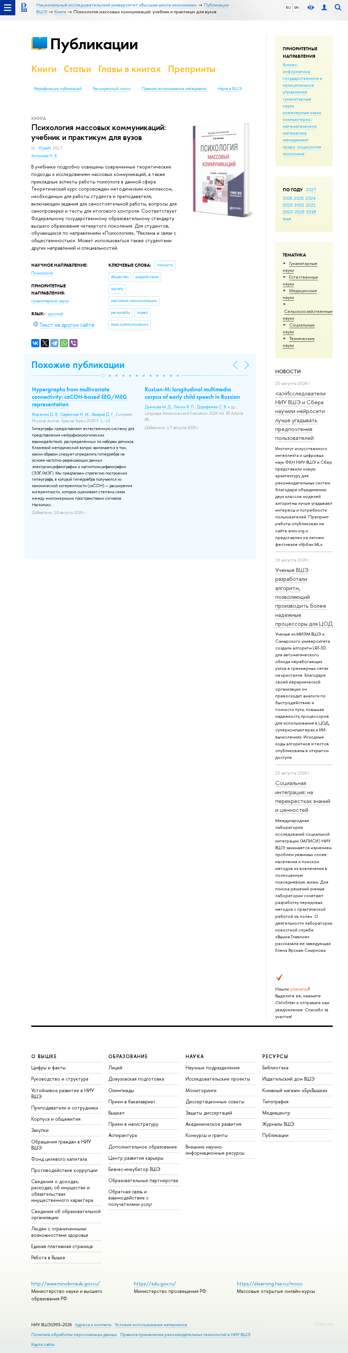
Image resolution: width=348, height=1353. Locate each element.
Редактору (324, 1323)
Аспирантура (122, 1135)
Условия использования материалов (151, 1325)
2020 (288, 212)
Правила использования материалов (174, 88)
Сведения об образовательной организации (66, 1214)
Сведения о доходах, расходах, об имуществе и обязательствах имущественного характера (62, 1190)
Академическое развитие (214, 1124)
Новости (288, 371)
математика (295, 133)
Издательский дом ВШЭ (288, 1078)
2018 (311, 212)
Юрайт (45, 148)
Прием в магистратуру (133, 1124)
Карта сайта (42, 1344)
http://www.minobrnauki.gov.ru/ (65, 1283)
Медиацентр (276, 1112)
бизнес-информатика (296, 67)
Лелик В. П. (184, 407)
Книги (44, 69)
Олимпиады (121, 1090)
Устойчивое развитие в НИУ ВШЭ (62, 1093)
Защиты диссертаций (209, 1112)
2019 (299, 212)
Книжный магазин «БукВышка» (295, 1090)
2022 (299, 205)
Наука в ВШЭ (230, 88)
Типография (275, 1101)
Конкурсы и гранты (207, 1135)
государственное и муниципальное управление (302, 85)
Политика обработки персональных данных (74, 1334)
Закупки (40, 1130)
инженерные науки (302, 112)
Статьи (77, 69)
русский (55, 314)
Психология (42, 273)
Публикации (94, 43)
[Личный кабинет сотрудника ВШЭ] (324, 7)
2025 (299, 198)
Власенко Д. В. (45, 414)
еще (287, 218)
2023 (288, 205)
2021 (311, 205)
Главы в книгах (129, 69)
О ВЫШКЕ (44, 1056)
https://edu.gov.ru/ (155, 1283)
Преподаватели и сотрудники (64, 1107)
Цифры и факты (48, 1067)
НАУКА (195, 1056)
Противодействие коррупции (64, 1170)
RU (288, 7)
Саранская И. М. (74, 414)
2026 (287, 198)
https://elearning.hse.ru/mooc (269, 1283)
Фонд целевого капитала (59, 1159)
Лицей (115, 1067)
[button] (103, 375)
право (289, 147)
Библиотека (275, 1067)
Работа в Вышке (48, 1257)
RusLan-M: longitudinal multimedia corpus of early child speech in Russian (192, 393)
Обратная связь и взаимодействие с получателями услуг (130, 1197)
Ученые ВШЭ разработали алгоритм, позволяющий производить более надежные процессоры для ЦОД (304, 596)
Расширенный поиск (111, 88)
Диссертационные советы (215, 1101)
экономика (293, 153)
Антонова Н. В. (44, 156)
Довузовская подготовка (136, 1078)
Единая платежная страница (62, 1246)
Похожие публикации (78, 365)
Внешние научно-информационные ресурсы (215, 1149)
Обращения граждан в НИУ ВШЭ (61, 1144)
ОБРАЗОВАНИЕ (128, 1056)
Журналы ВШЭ (278, 1124)
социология (309, 147)
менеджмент (296, 140)
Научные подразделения (213, 1067)
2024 (311, 198)
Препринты (191, 69)
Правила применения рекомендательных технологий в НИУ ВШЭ (185, 1334)
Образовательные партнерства (143, 1180)
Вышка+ (116, 1112)
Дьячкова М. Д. (158, 407)
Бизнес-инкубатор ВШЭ (134, 1169)
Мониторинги (201, 1090)
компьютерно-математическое (300, 122)
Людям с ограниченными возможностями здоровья (59, 1231)
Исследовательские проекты (218, 1078)
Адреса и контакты (93, 1325)
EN (296, 7)
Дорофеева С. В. (212, 407)
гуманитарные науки (50, 301)
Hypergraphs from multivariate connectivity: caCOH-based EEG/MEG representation (79, 397)
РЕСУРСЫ (275, 1056)
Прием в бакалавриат (132, 1101)
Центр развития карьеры (135, 1158)
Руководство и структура (59, 1078)
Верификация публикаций (58, 88)
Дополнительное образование (142, 1146)
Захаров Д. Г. (102, 414)
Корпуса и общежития (56, 1119)
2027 (311, 189)
